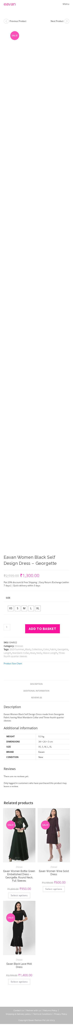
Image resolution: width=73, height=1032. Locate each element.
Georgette (62, 649)
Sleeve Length (50, 652)
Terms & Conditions (42, 1014)
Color (46, 649)
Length (7, 652)
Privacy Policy (60, 1014)
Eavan (41, 751)
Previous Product (18, 21)
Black (28, 649)
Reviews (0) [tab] (36, 697)
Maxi (32, 652)
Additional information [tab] (36, 690)
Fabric (53, 649)
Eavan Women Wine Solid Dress (54, 873)
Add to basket (42, 629)
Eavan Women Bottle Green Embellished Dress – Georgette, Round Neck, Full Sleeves (19, 876)
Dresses (19, 646)
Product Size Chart (13, 663)
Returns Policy (50, 1010)
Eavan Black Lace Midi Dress (19, 965)
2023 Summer (17, 649)
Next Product (57, 21)
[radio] (10, 608)
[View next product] (66, 21)
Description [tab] (36, 684)
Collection (37, 649)
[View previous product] (6, 21)
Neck (39, 652)
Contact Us (18, 1010)
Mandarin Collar (20, 652)
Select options (19, 895)
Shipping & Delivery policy (18, 1014)
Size (8, 597)
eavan (10, 4)
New (40, 757)
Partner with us (33, 1010)
